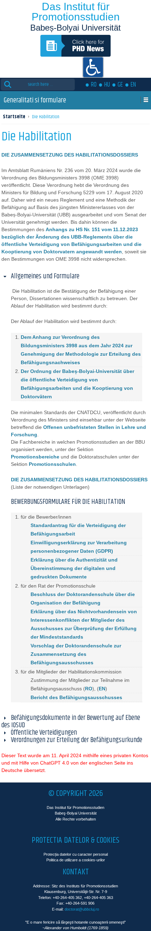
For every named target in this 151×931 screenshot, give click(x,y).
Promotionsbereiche (35, 457)
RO (94, 85)
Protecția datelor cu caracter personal (76, 854)
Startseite (14, 117)
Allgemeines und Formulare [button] (45, 276)
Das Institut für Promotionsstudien (76, 12)
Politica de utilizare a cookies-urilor (75, 860)
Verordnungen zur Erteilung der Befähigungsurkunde (76, 740)
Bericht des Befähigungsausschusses (76, 697)
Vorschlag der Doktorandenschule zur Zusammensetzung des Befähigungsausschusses (76, 654)
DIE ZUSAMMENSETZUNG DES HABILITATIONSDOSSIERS (79, 479)
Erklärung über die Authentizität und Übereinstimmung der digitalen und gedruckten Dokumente (74, 568)
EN (133, 85)
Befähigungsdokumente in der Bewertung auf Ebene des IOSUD (70, 721)
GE (120, 85)
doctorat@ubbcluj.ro (82, 909)
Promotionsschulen (52, 464)
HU (107, 85)
